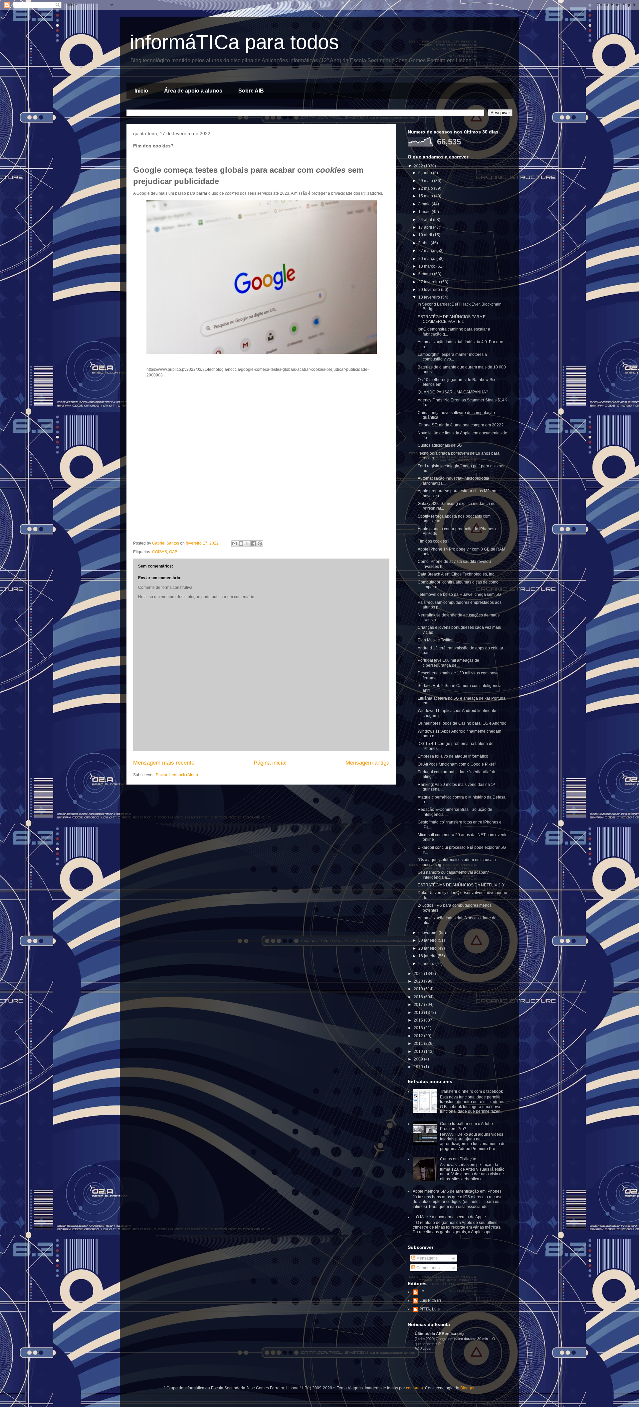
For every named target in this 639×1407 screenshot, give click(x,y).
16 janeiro (428, 956)
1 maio (425, 211)
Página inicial (270, 763)
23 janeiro (428, 948)
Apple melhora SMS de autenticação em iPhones (457, 1191)
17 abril (425, 227)
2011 (419, 1043)
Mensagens (426, 1258)
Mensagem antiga (367, 763)
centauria (414, 1388)
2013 (419, 1028)
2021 (419, 973)
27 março (427, 250)
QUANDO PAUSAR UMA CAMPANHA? (453, 392)
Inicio (141, 91)
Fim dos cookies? (433, 541)
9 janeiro (426, 963)
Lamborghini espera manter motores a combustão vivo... (452, 356)
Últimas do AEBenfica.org (439, 1333)
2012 (419, 1036)
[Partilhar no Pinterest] (260, 543)
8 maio (425, 204)
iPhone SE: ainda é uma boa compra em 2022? (461, 425)
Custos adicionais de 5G (440, 445)
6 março (426, 274)
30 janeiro (428, 940)
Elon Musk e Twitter (435, 640)
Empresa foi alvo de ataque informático (453, 756)
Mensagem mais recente (163, 763)
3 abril (424, 243)
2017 (419, 1004)
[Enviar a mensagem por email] (234, 543)
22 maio (426, 188)
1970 (419, 1066)
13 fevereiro (429, 297)
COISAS (159, 552)
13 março (427, 266)
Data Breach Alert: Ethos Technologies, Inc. (456, 574)
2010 (419, 1051)
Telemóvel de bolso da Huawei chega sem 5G (459, 594)
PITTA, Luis (429, 1309)
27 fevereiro (429, 282)
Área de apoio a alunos (193, 91)
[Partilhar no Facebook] (253, 543)
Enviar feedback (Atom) (177, 775)
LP (421, 1292)
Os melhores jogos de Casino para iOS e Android (462, 723)
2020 (419, 981)
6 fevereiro (428, 932)
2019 (419, 989)
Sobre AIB (251, 91)
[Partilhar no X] (247, 543)
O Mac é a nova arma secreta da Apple (451, 1217)
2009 (419, 1059)
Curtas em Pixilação (458, 1159)
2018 (419, 997)
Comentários (427, 1268)
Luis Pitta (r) (430, 1300)
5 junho (425, 172)
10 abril (425, 235)
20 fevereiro (429, 289)
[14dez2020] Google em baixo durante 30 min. (452, 1339)
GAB (173, 552)
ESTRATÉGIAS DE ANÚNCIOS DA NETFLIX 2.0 (461, 885)
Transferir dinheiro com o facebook (471, 1091)
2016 (419, 1012)
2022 (419, 166)
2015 (419, 1020)
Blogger (467, 1388)
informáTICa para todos (234, 42)
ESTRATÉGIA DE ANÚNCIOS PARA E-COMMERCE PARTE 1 (452, 319)
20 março (427, 258)
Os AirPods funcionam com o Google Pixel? (457, 764)
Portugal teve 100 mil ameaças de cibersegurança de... (448, 662)
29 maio (426, 180)
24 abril (425, 219)
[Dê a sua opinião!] (241, 543)
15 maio (426, 196)
